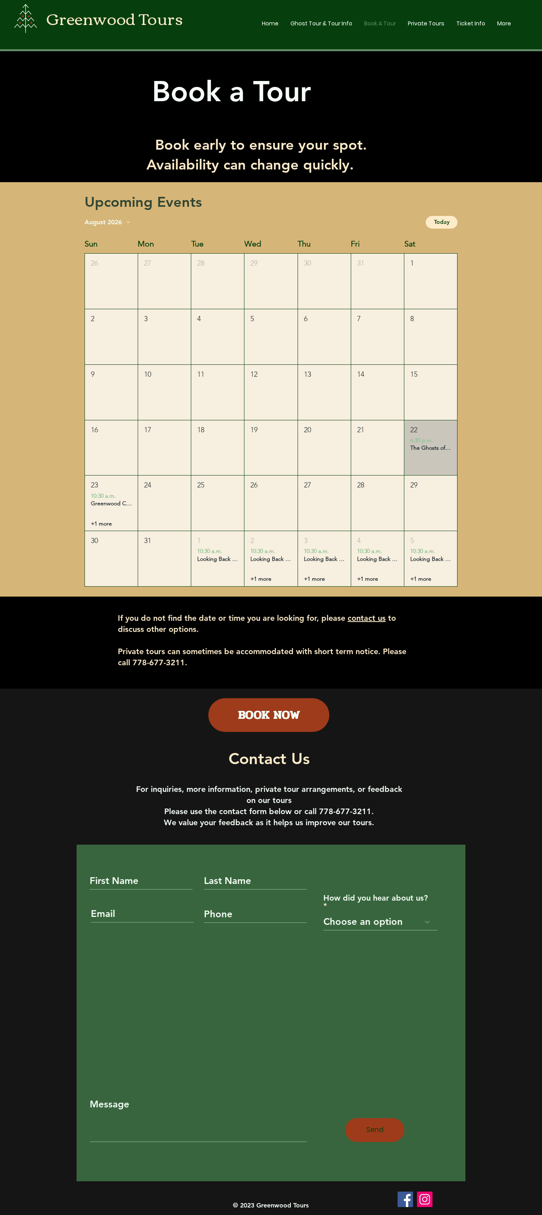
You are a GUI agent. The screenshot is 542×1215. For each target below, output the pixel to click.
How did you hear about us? (375, 898)
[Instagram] (424, 1199)
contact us (367, 618)
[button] (111, 281)
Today (442, 221)
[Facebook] (405, 1199)
